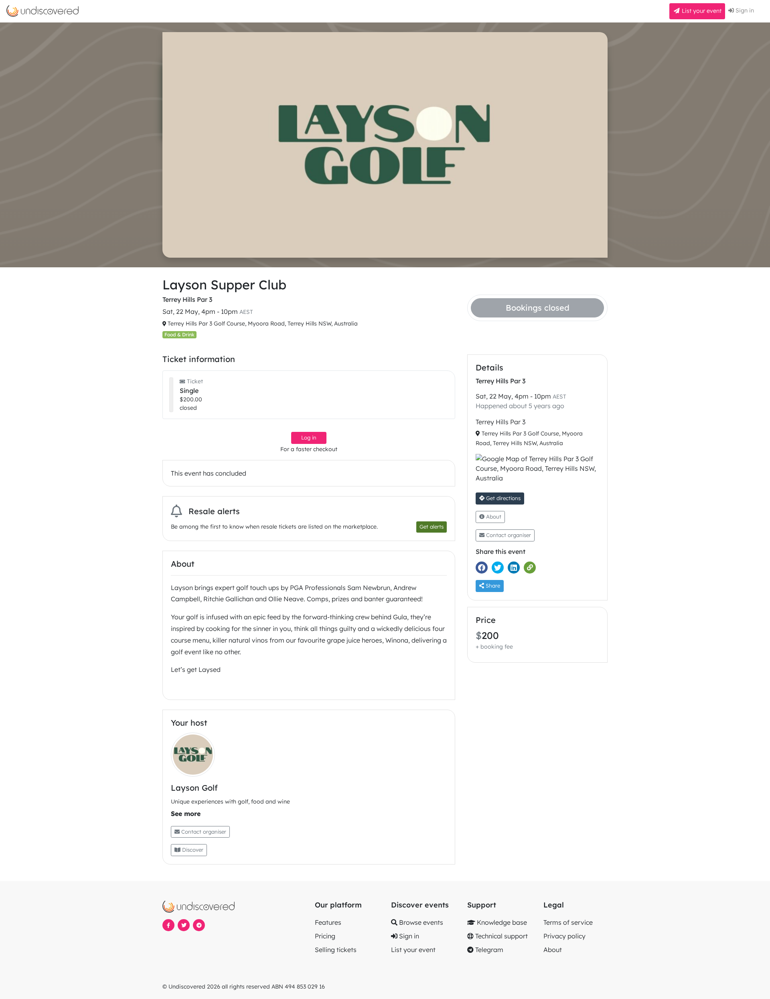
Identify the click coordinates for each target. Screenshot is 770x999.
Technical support (501, 936)
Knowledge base (501, 922)
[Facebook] (484, 568)
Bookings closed (537, 308)
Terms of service (568, 922)
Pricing (325, 936)
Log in (308, 437)
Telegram (488, 950)
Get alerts (431, 526)
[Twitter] (500, 568)
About (492, 516)
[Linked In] (516, 568)
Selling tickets (336, 950)
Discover (191, 849)
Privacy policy (564, 936)
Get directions (502, 498)
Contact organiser (203, 831)
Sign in (744, 10)
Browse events (420, 922)
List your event (700, 10)
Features (328, 922)
